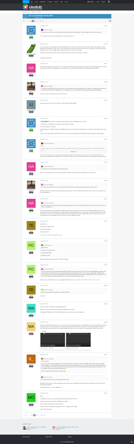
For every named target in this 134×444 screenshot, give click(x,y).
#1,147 (105, 265)
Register (103, 1)
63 (30, 21)
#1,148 (105, 285)
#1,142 (105, 162)
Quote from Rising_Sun (48, 143)
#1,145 (105, 221)
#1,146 (105, 241)
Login (98, 1)
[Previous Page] (24, 21)
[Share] (110, 21)
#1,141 (105, 139)
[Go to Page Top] (131, 442)
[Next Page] (43, 21)
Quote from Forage (48, 289)
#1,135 (105, 25)
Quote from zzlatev (47, 30)
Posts (30, 38)
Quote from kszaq (47, 377)
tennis (51, 235)
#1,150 (105, 322)
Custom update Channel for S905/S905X (36, 427)
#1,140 (105, 118)
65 (35, 21)
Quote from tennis (47, 245)
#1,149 (105, 304)
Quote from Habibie (48, 86)
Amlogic (28, 429)
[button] (91, 2)
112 (40, 21)
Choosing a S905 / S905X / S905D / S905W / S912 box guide (86, 279)
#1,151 (105, 354)
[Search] (108, 2)
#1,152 (105, 393)
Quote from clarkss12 (48, 166)
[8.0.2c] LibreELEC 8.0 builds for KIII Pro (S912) (67, 427)
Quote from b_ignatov (48, 358)
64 (33, 21)
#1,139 (105, 100)
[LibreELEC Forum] (67, 7)
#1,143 (105, 180)
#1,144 (105, 198)
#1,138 (105, 82)
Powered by (67, 442)
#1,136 (105, 44)
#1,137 (105, 63)
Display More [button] (73, 151)
